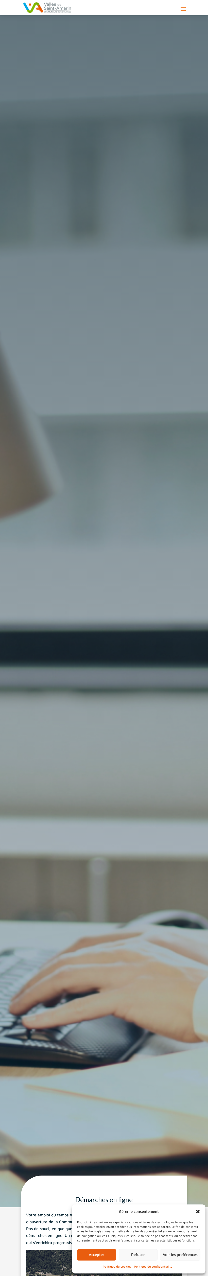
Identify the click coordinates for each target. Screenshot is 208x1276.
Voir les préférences (180, 1254)
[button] (197, 1211)
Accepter (96, 1254)
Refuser (138, 1254)
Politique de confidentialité (153, 1266)
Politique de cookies (117, 1266)
